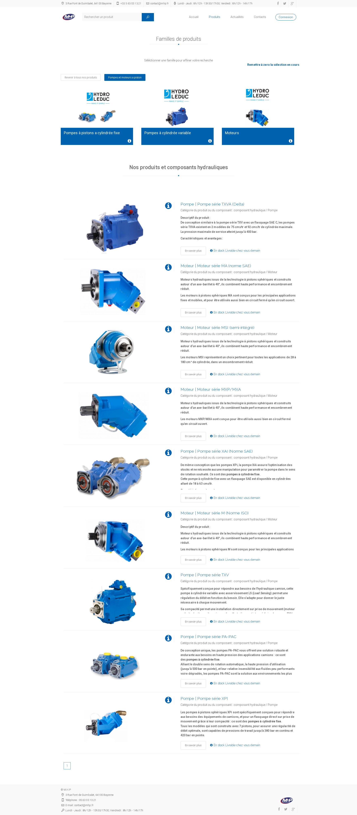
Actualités (237, 17)
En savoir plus (193, 250)
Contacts (260, 17)
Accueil (194, 17)
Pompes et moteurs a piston (125, 77)
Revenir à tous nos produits (81, 77)
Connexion (286, 17)
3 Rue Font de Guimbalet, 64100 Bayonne (88, 3)
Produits (214, 17)
